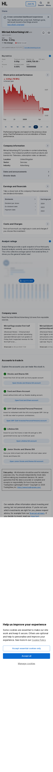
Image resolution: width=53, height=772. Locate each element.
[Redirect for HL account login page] (26, 281)
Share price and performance (18, 75)
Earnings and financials (14, 186)
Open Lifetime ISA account (26, 441)
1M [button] (17, 127)
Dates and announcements (15, 172)
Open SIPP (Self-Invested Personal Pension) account (27, 421)
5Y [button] (41, 127)
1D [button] (6, 127)
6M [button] (30, 127)
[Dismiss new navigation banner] (48, 17)
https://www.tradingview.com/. (29, 487)
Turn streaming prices (32, 47)
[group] (26, 127)
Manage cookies (26, 663)
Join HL (30, 4)
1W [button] (12, 127)
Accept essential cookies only (26, 648)
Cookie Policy (39, 640)
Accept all (26, 656)
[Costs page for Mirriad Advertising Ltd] (26, 227)
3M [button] (24, 127)
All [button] (47, 127)
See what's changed (15, 25)
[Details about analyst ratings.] (50, 241)
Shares (4, 11)
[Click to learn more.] (50, 56)
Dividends (9, 199)
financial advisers (37, 513)
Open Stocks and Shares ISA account (26, 383)
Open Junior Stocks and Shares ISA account (26, 461)
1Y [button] (35, 127)
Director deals (9, 176)
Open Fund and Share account (26, 400)
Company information (14, 145)
